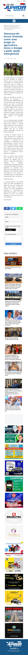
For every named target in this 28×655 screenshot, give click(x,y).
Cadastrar (13, 244)
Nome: (7, 217)
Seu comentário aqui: (10, 234)
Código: (12, 226)
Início (5, 25)
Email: (6, 221)
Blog (8, 25)
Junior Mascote (18, 650)
